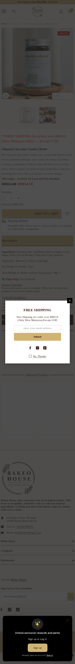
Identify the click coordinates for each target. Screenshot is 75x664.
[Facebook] (30, 348)
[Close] (69, 300)
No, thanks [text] (39, 356)
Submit (37, 336)
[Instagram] (37, 348)
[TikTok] (44, 348)
